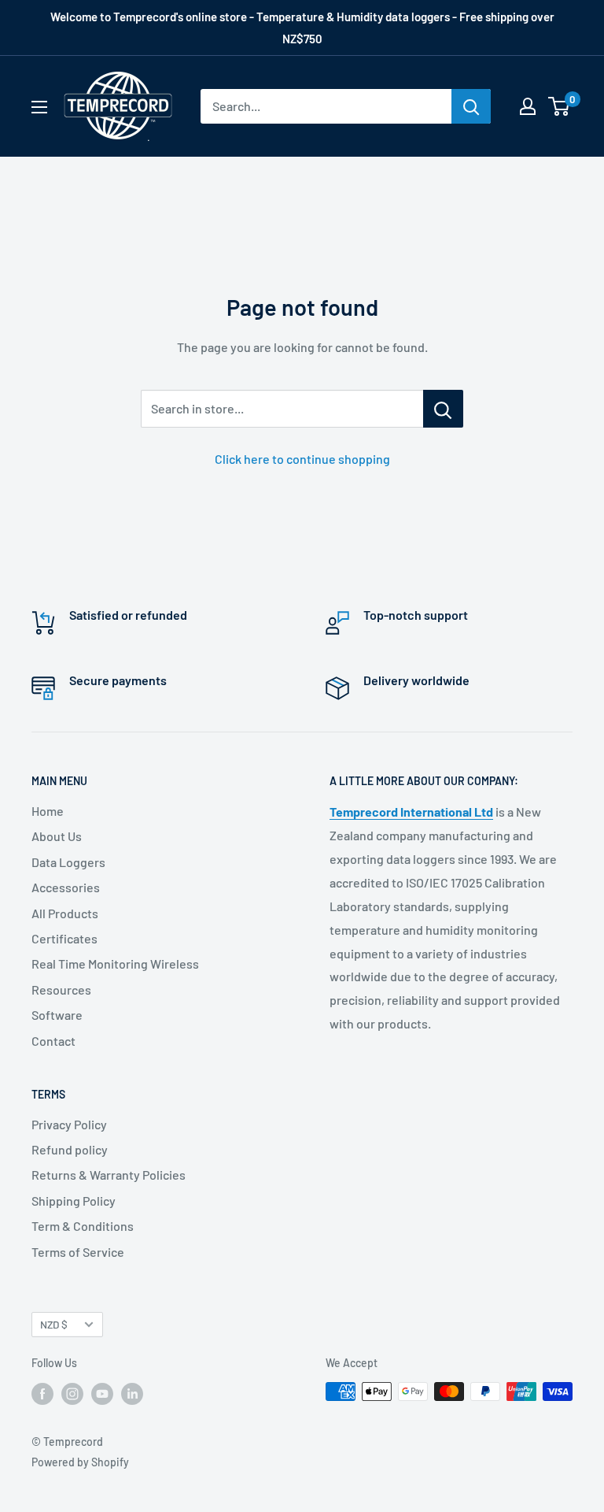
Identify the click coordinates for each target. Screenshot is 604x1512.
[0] (559, 106)
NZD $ (54, 1324)
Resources (61, 989)
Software (57, 1014)
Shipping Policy (73, 1200)
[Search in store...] (443, 409)
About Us (56, 835)
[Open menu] (39, 107)
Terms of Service (77, 1251)
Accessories (65, 887)
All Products (64, 913)
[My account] (528, 106)
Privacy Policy (69, 1124)
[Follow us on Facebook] (42, 1393)
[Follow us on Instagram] (72, 1393)
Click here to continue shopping (302, 458)
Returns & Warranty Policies (108, 1174)
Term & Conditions (82, 1225)
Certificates (64, 938)
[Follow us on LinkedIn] (132, 1393)
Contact (53, 1040)
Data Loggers (68, 861)
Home (47, 810)
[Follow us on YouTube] (102, 1393)
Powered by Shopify (80, 1462)
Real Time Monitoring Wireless (115, 963)
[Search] (471, 106)
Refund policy (69, 1149)
